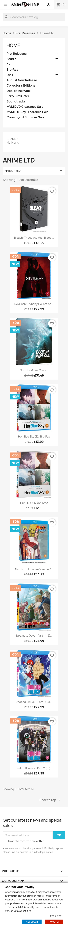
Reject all (54, 921)
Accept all (32, 921)
